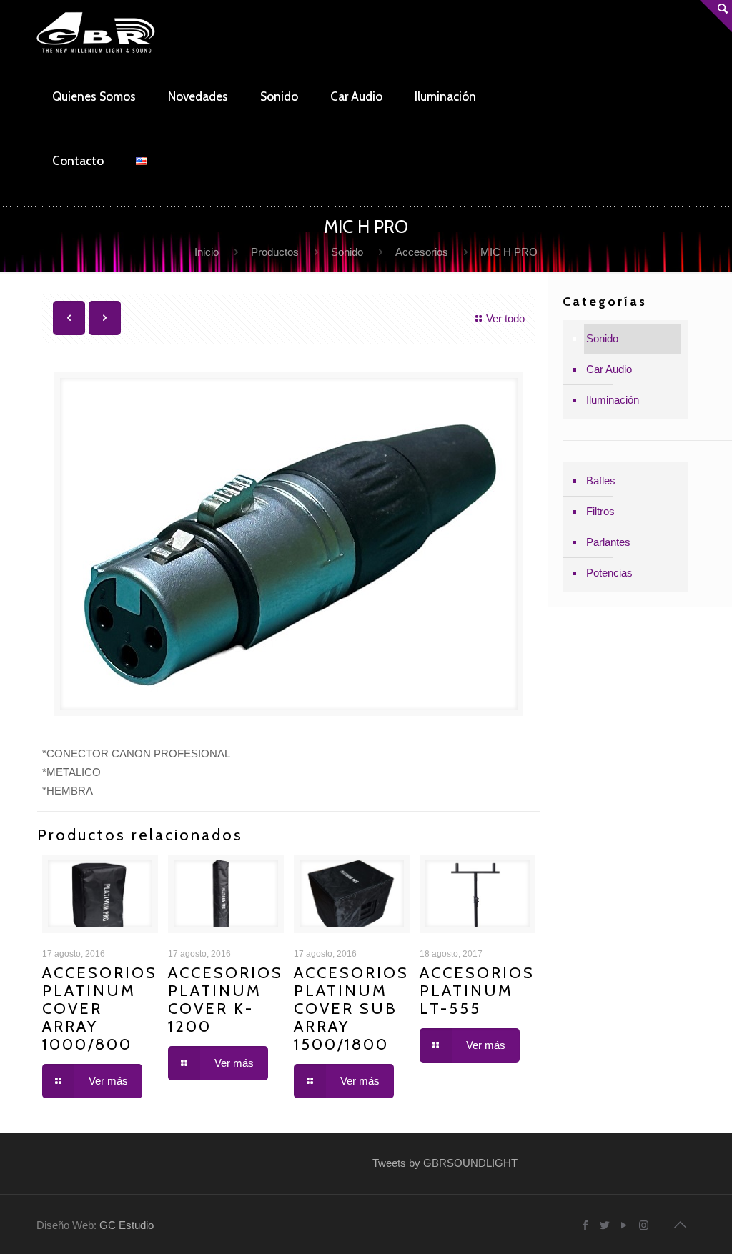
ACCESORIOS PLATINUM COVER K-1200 (225, 999)
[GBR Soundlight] (96, 32)
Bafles (600, 480)
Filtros (600, 511)
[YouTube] (624, 1225)
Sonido (347, 252)
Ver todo (505, 318)
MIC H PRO (509, 252)
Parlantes (608, 542)
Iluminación (612, 400)
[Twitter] (605, 1225)
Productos (275, 252)
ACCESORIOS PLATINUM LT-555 (477, 990)
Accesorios (421, 252)
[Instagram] (643, 1225)
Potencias (609, 573)
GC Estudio (126, 1225)
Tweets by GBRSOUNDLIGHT (445, 1163)
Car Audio (609, 369)
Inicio (206, 252)
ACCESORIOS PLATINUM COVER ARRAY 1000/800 (99, 1008)
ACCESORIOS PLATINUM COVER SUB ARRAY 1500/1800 (351, 1008)
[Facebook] (585, 1225)
